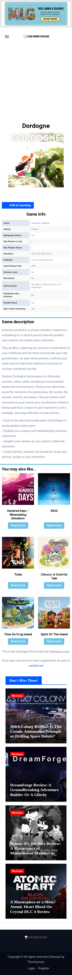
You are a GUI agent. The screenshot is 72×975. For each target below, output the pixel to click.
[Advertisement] (36, 83)
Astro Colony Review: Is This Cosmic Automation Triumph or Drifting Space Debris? (36, 731)
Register (43, 968)
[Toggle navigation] (7, 36)
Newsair (55, 956)
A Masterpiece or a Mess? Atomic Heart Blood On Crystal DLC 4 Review (33, 907)
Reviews (17, 695)
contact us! (36, 665)
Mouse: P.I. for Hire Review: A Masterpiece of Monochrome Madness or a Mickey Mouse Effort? (35, 850)
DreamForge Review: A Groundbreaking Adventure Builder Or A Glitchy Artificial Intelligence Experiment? (34, 795)
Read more (18, 525)
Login (31, 968)
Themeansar (36, 961)
